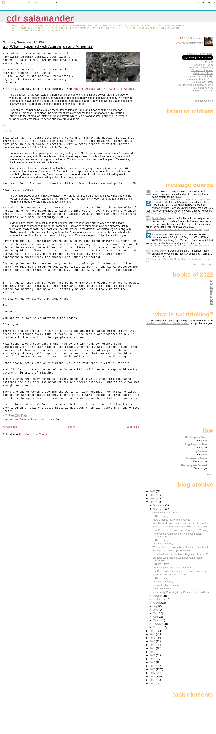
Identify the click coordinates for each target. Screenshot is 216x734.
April (155, 616)
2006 (153, 676)
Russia (42, 419)
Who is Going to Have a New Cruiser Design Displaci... (182, 547)
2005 (153, 680)
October (158, 595)
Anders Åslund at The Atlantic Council (105, 89)
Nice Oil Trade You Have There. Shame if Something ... (182, 523)
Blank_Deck (159, 218)
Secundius (158, 202)
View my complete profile (189, 42)
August (157, 602)
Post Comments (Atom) (33, 434)
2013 (153, 651)
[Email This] (12, 415)
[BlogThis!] (16, 415)
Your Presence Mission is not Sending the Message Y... (182, 530)
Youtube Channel (204, 100)
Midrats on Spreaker (202, 70)
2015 (153, 644)
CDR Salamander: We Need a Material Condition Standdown (174, 213)
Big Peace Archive (203, 90)
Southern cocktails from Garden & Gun (167, 323)
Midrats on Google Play (200, 67)
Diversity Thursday (162, 543)
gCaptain (201, 451)
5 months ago (204, 199)
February (158, 623)
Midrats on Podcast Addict (198, 76)
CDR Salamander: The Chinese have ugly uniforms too (171, 199)
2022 (153, 495)
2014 (153, 648)
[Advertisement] (192, 351)
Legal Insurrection (196, 444)
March (157, 620)
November (159, 509)
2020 (153, 502)
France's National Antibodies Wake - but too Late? (179, 526)
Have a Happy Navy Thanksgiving (171, 519)
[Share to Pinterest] (25, 415)
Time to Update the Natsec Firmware (172, 567)
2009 (153, 666)
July (155, 606)
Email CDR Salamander (200, 53)
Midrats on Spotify (203, 81)
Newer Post (10, 426)
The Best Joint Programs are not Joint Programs (179, 571)
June (156, 609)
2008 (153, 669)
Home (71, 426)
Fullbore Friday (160, 516)
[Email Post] (57, 419)
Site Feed (208, 61)
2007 (153, 672)
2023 (153, 491)
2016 (153, 641)
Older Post (133, 426)
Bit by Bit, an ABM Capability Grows (172, 550)
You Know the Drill (162, 588)
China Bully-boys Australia (166, 512)
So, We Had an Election (165, 585)
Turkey (51, 419)
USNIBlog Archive (203, 87)
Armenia (14, 419)
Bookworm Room (196, 458)
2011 (153, 658)
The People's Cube (196, 437)
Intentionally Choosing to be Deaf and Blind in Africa (180, 592)
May (155, 613)
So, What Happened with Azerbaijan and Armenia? (48, 46)
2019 (153, 630)
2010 (153, 662)
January (158, 627)
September (159, 599)
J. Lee (155, 191)
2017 (153, 637)
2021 (153, 498)
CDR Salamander (40, 18)
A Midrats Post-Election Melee (169, 574)
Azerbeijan (25, 419)
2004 (153, 683)
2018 (153, 634)
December (159, 505)
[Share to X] (19, 415)
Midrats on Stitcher (203, 73)
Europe (34, 419)
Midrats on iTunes (203, 64)
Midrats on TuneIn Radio (199, 79)
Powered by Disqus (202, 264)
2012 (153, 655)
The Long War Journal (194, 465)
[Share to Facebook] (22, 415)
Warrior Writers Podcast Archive (195, 84)
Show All (210, 474)
